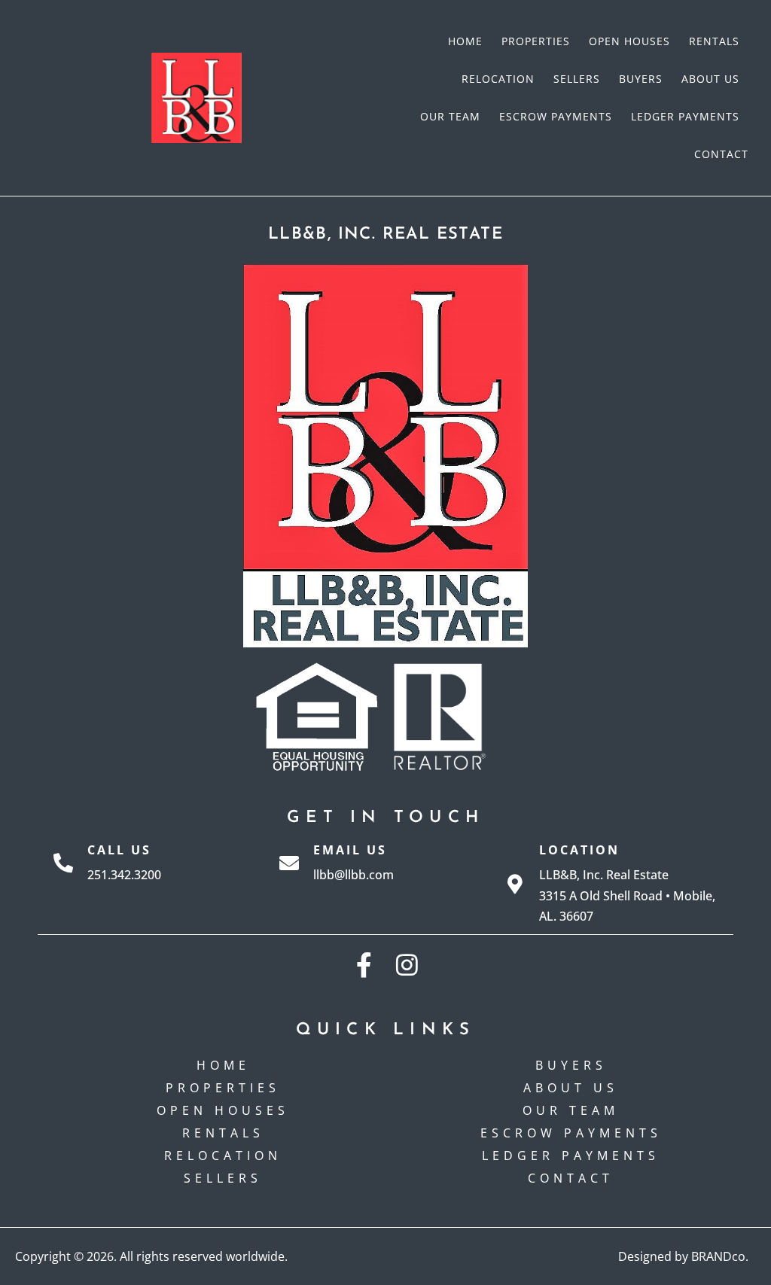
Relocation (498, 79)
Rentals (714, 41)
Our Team (450, 116)
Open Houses (629, 41)
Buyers (641, 79)
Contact (721, 154)
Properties (535, 41)
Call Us (119, 850)
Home (465, 41)
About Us (710, 79)
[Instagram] (407, 964)
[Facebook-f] (364, 964)
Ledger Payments (685, 116)
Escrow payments (555, 116)
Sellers (576, 79)
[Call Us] (63, 862)
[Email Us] (289, 862)
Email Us (350, 850)
